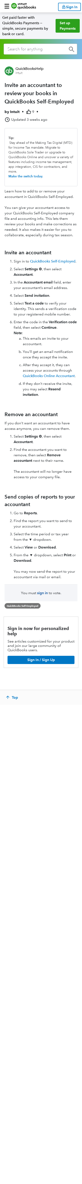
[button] (7, 6)
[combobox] (40, 49)
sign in (42, 593)
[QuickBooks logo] (23, 6)
